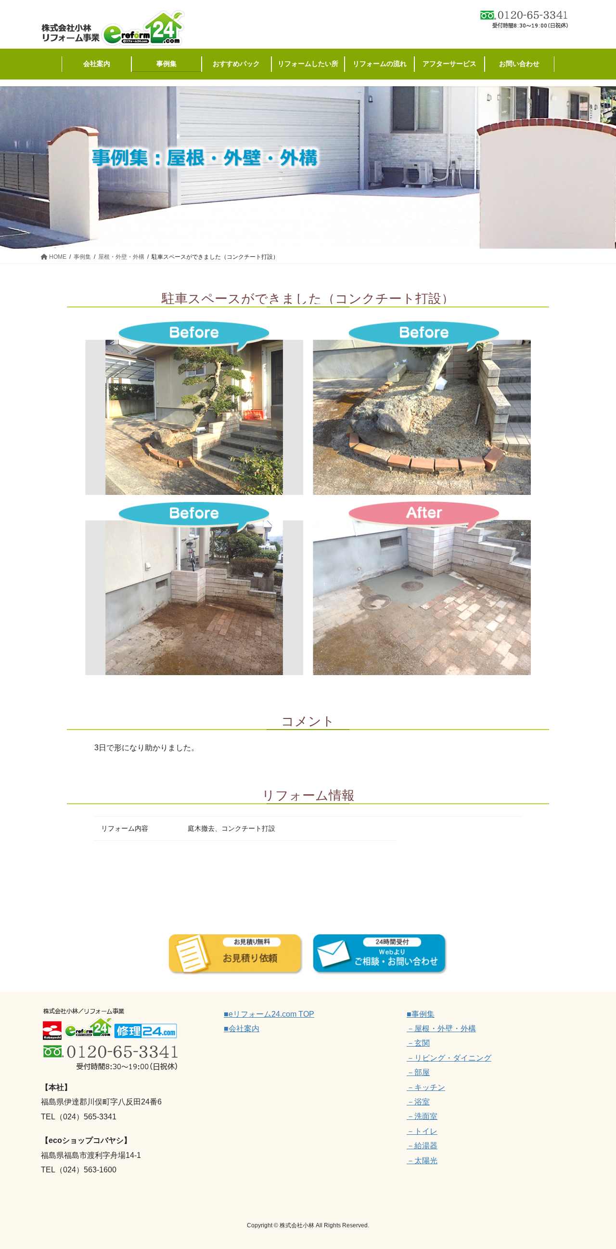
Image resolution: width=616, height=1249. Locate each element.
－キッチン (426, 1087)
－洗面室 (422, 1116)
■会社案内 (241, 1028)
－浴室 (418, 1102)
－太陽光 (422, 1160)
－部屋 (418, 1072)
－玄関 (418, 1043)
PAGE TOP (592, 1203)
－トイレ (422, 1131)
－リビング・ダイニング (449, 1058)
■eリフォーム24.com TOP (269, 1014)
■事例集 (421, 1014)
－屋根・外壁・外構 (441, 1028)
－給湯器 (422, 1146)
